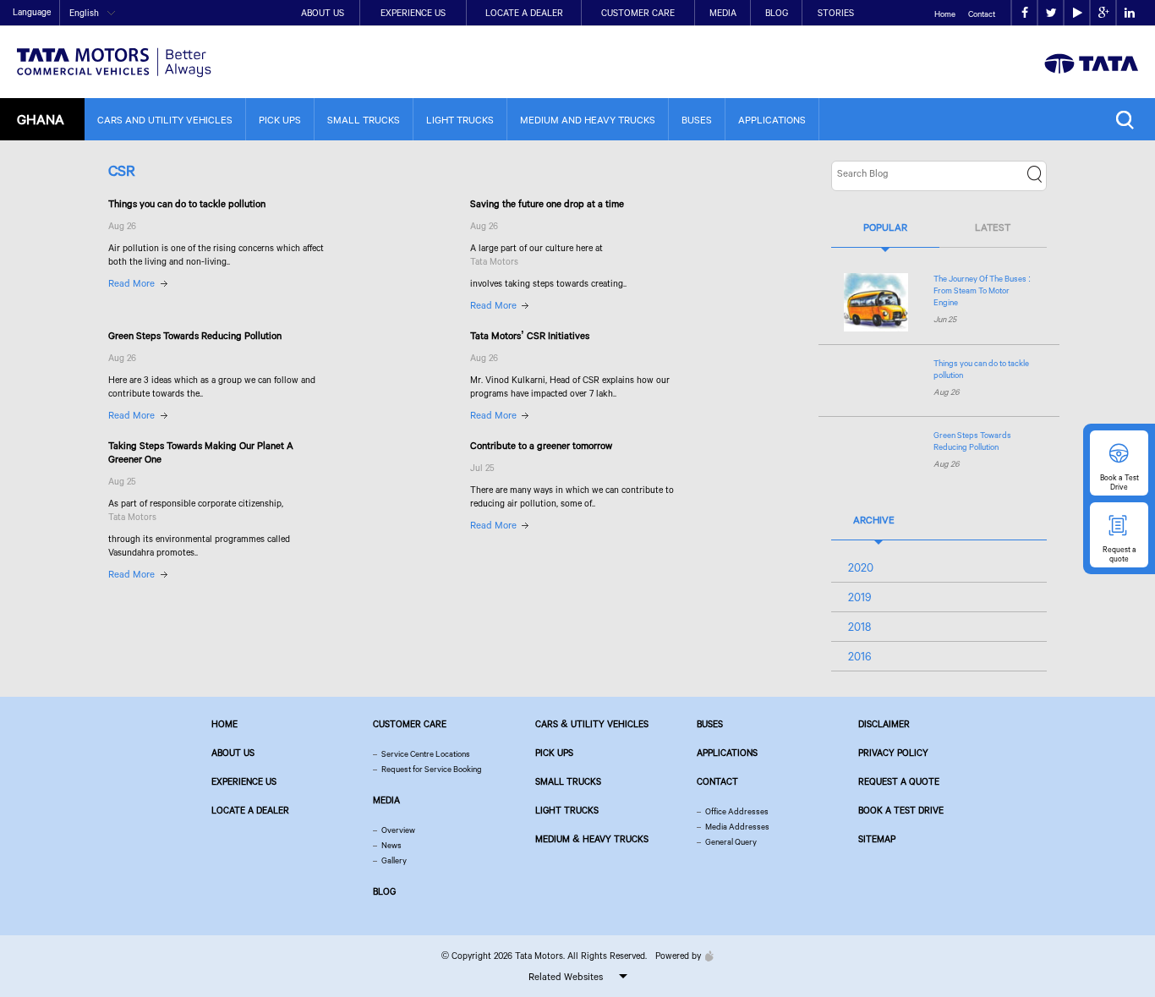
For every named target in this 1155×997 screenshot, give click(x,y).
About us (233, 753)
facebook (1024, 13)
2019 (860, 597)
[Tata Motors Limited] (114, 52)
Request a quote (898, 781)
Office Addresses (737, 811)
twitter (1050, 13)
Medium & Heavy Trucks (592, 839)
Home (944, 13)
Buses (697, 119)
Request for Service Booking (431, 769)
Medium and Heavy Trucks (587, 119)
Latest (992, 227)
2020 (860, 567)
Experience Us (413, 13)
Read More (131, 283)
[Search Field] (1129, 120)
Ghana (40, 119)
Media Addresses (737, 826)
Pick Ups (280, 119)
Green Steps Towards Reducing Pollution (972, 441)
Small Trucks (363, 119)
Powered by (678, 955)
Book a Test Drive (901, 810)
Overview (398, 829)
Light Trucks (460, 119)
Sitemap (876, 839)
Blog (776, 13)
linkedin (1129, 13)
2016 (860, 656)
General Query (731, 841)
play (1077, 13)
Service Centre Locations (425, 753)
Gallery (394, 860)
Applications (772, 119)
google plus (1103, 13)
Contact (981, 13)
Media (722, 13)
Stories (836, 13)
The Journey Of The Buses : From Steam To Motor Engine (982, 290)
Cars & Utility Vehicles (592, 724)
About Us (322, 13)
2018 (859, 626)
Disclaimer (884, 724)
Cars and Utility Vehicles (165, 119)
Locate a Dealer (524, 13)
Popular (885, 227)
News (391, 845)
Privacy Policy (893, 753)
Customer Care (638, 13)
